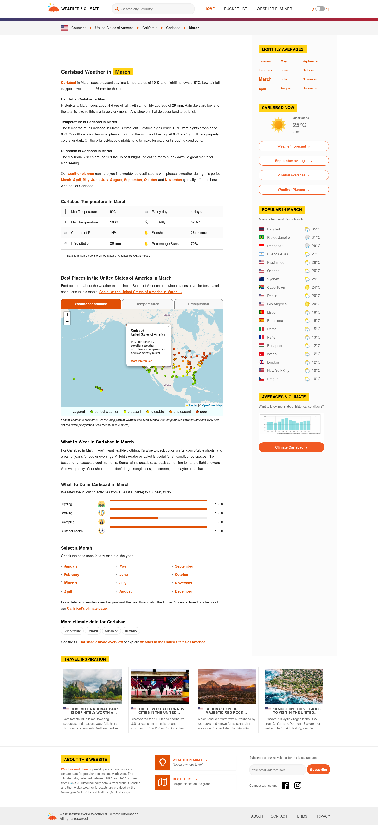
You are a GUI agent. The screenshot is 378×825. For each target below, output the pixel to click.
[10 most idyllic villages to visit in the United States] (294, 686)
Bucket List (235, 8)
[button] (162, 369)
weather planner (81, 173)
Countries (78, 27)
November (173, 179)
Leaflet (193, 405)
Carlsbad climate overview (101, 641)
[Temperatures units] (320, 8)
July (104, 179)
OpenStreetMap (212, 405)
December (183, 591)
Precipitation (198, 303)
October (150, 179)
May (86, 179)
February (71, 574)
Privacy (322, 816)
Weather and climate (76, 769)
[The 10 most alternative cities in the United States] (160, 686)
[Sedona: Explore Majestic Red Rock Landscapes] (227, 686)
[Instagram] (297, 785)
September (133, 179)
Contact (279, 816)
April (77, 179)
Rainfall (93, 631)
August (116, 179)
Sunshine (111, 631)
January (71, 566)
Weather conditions (91, 303)
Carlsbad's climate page (87, 608)
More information (141, 361)
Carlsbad (173, 27)
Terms (301, 816)
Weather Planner (274, 8)
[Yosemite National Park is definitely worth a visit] (92, 686)
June (95, 179)
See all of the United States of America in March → (140, 291)
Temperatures (147, 303)
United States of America (114, 27)
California (150, 27)
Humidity (131, 631)
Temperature (72, 631)
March (194, 27)
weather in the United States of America (172, 641)
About (257, 816)
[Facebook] (285, 785)
